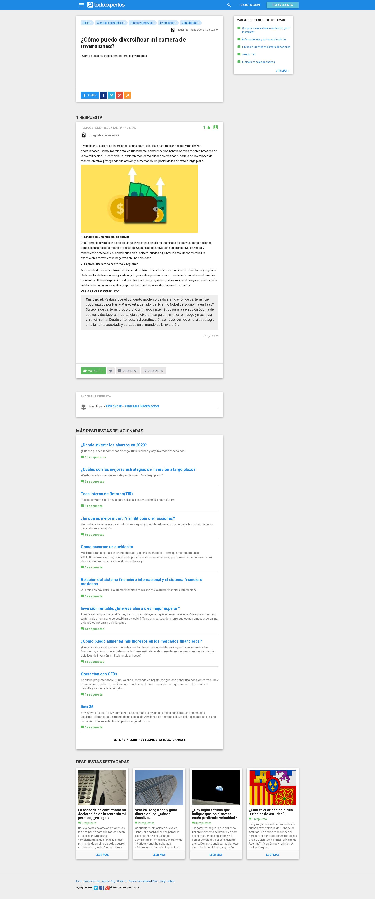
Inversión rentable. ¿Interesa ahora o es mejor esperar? (130, 608)
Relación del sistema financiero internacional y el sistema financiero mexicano (141, 581)
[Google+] (107, 887)
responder (114, 406)
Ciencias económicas (110, 22)
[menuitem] (103, 95)
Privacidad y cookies (163, 881)
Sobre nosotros (92, 881)
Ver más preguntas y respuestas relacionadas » (149, 739)
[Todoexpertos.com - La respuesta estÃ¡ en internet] (106, 5)
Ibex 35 (87, 706)
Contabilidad (189, 22)
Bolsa (86, 22)
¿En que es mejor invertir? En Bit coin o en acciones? (128, 518)
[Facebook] (101, 887)
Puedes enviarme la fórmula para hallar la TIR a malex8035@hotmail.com (128, 500)
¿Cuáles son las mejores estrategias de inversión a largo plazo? (138, 469)
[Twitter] (95, 887)
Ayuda (105, 881)
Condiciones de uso (140, 881)
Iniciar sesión (250, 5)
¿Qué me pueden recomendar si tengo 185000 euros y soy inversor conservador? (133, 451)
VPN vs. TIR (248, 54)
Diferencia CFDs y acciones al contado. (264, 39)
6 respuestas (94, 534)
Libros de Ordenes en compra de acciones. (266, 46)
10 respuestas (95, 457)
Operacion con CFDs (99, 674)
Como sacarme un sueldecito (107, 546)
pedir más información (142, 406)
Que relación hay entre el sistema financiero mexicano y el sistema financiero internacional (139, 590)
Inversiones (167, 22)
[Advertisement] (150, 75)
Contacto (122, 881)
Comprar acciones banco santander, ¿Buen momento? (266, 30)
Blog (113, 881)
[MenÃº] (81, 5)
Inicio (79, 881)
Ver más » (282, 70)
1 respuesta (94, 506)
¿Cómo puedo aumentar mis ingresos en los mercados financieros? (141, 641)
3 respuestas (94, 481)
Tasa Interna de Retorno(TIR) (107, 493)
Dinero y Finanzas (142, 22)
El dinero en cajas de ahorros (258, 61)
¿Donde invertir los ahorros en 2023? (114, 445)
